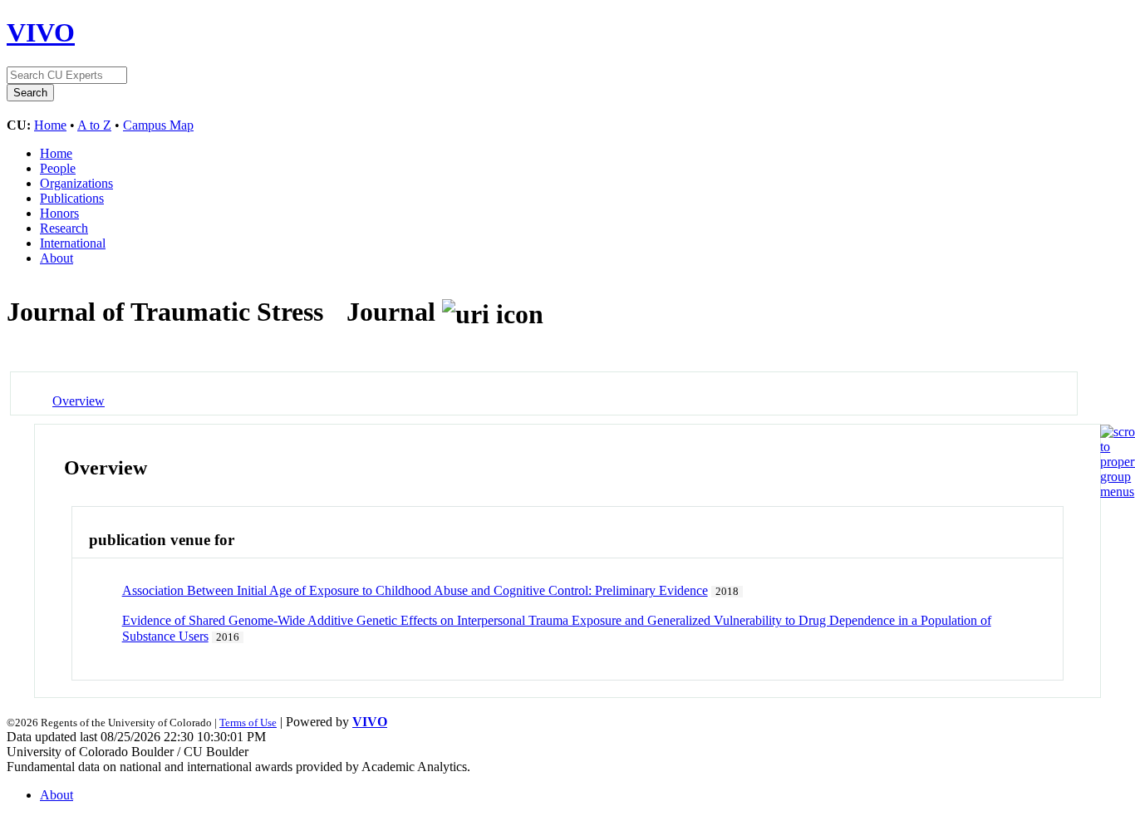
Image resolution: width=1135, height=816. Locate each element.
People (58, 168)
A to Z (94, 125)
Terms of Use (248, 722)
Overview (78, 401)
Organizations (76, 183)
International (73, 243)
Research (64, 228)
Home (50, 125)
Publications (72, 198)
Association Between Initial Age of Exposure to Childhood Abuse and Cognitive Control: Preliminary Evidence (415, 590)
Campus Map (158, 125)
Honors (59, 213)
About (56, 258)
